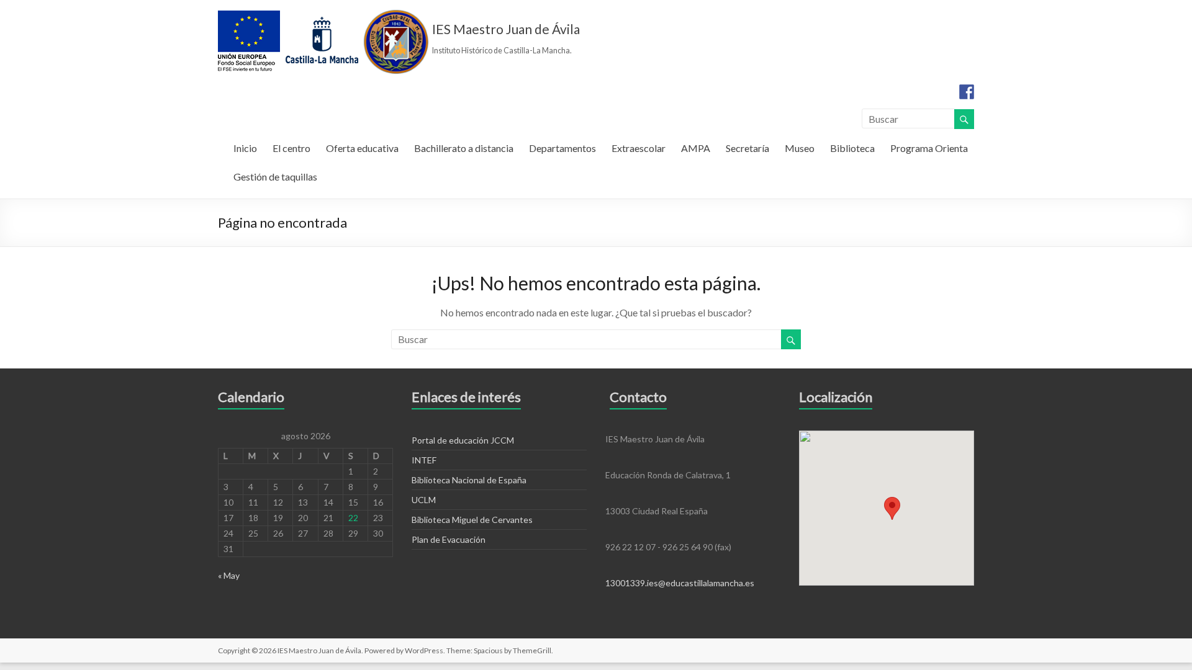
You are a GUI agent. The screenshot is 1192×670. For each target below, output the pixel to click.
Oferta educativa (362, 148)
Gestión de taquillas (275, 176)
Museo (800, 148)
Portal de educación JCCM (463, 440)
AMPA (695, 148)
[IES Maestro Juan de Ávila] (323, 15)
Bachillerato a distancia (463, 148)
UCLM (424, 499)
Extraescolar (639, 148)
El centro (291, 148)
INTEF (424, 460)
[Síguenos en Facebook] (966, 91)
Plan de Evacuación (448, 539)
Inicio (245, 148)
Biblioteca (852, 148)
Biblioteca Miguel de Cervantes (472, 519)
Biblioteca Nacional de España (469, 480)
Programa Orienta (929, 148)
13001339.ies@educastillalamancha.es (679, 583)
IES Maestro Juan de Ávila (506, 29)
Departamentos (562, 148)
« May (229, 575)
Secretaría (747, 148)
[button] (892, 508)
